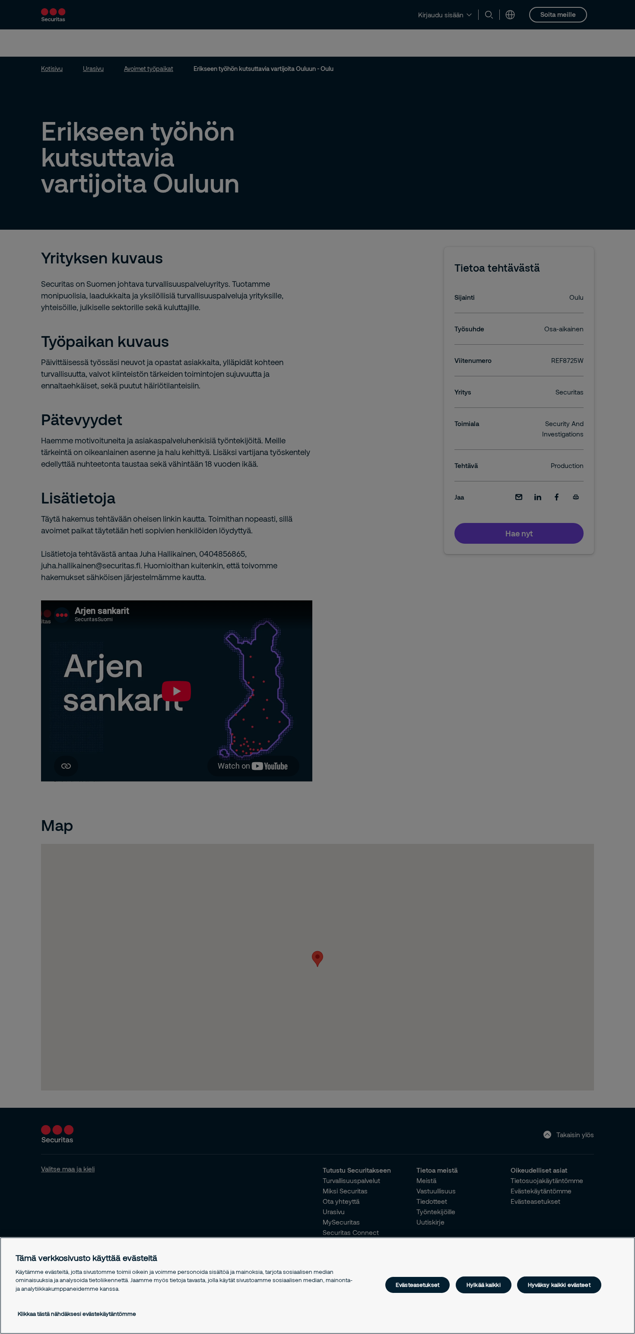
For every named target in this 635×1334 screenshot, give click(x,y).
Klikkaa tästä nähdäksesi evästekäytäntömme (77, 1313)
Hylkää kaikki (484, 1284)
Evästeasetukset (417, 1284)
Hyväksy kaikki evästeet (559, 1284)
